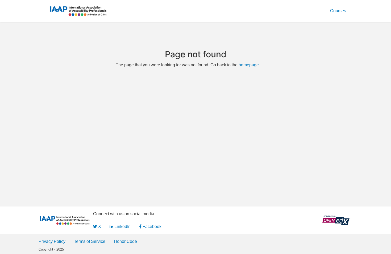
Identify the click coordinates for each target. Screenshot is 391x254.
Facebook (151, 226)
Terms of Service (89, 241)
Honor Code (125, 241)
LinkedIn (122, 226)
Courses (338, 10)
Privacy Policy (52, 241)
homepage (249, 65)
